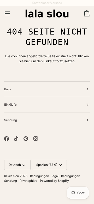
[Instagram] (35, 138)
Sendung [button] (10, 120)
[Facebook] (6, 138)
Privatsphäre (28, 181)
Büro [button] (7, 89)
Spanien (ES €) (46, 165)
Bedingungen (39, 176)
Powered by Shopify (54, 181)
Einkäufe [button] (10, 104)
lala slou (13, 176)
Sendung (10, 181)
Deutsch (15, 165)
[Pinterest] (26, 138)
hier (27, 61)
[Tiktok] (16, 138)
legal (55, 176)
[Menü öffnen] (12, 13)
